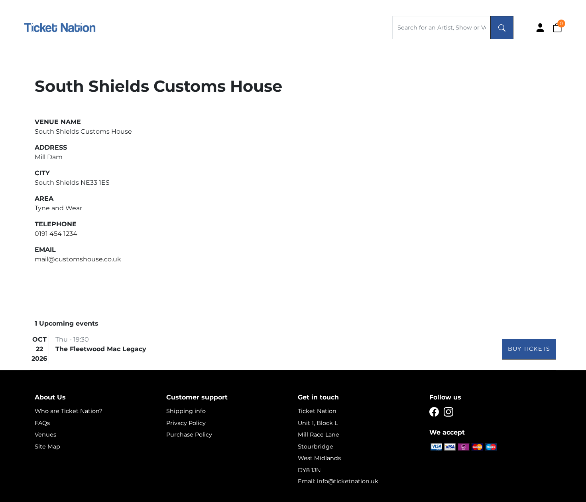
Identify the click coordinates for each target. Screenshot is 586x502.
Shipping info (186, 411)
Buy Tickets (529, 348)
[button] (557, 27)
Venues (45, 434)
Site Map (47, 446)
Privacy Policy (186, 423)
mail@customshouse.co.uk (78, 259)
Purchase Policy (189, 434)
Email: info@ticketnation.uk (338, 481)
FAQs (42, 423)
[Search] (501, 27)
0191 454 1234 (56, 233)
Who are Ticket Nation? (68, 411)
